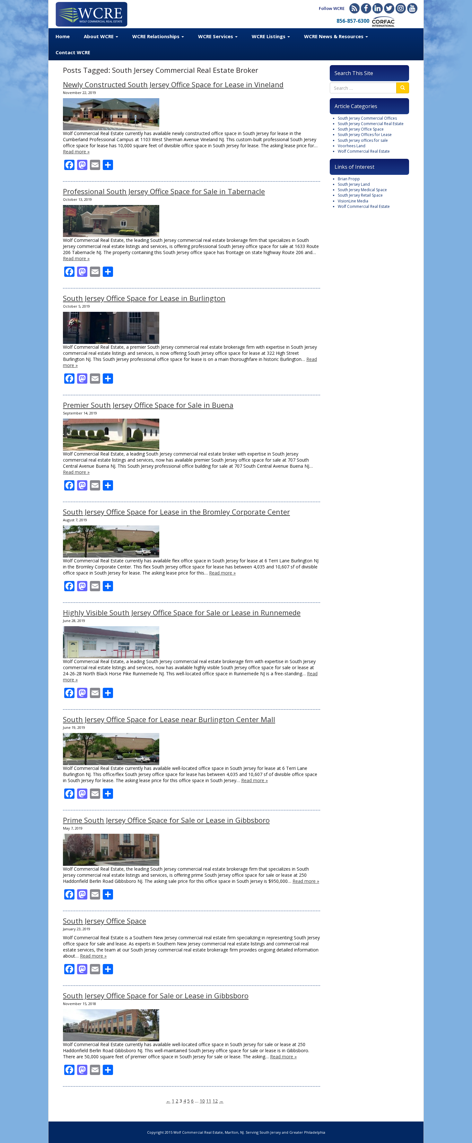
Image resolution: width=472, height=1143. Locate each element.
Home (63, 36)
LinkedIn (377, 8)
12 (215, 1101)
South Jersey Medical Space (362, 189)
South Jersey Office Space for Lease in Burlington (144, 298)
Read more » (76, 152)
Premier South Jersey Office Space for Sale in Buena (148, 405)
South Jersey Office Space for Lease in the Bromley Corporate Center (176, 511)
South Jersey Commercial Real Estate (371, 123)
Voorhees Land (351, 146)
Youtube (412, 8)
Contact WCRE (73, 52)
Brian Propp (349, 179)
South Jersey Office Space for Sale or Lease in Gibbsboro (156, 995)
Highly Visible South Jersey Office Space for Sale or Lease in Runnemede (182, 612)
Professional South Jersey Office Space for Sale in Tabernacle (164, 191)
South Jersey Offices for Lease (365, 134)
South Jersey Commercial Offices (367, 118)
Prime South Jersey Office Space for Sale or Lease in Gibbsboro (166, 820)
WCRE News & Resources (334, 36)
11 (208, 1101)
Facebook (366, 8)
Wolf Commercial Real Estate (364, 151)
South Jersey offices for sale (363, 140)
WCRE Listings (269, 36)
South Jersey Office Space (104, 920)
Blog (354, 8)
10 (202, 1101)
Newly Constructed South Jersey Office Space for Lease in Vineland (173, 84)
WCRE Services (216, 36)
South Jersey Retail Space (360, 195)
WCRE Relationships (156, 36)
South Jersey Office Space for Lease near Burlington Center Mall (169, 719)
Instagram (401, 8)
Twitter (389, 8)
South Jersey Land (354, 184)
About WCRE (99, 36)
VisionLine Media (353, 201)
